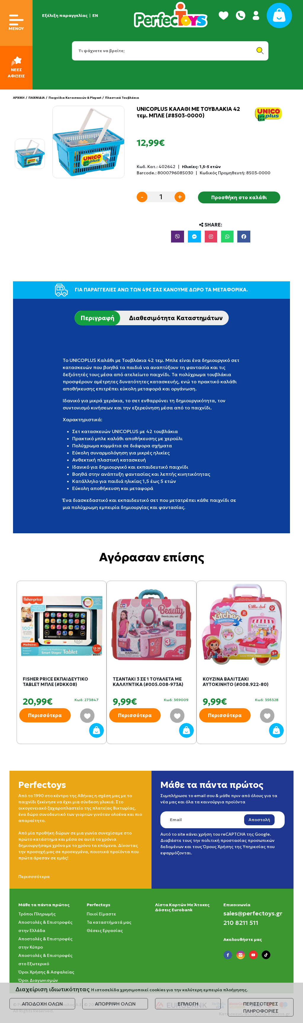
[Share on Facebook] (243, 236)
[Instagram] (211, 236)
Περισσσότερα (34, 876)
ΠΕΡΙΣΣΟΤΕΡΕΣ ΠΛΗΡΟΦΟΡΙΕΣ (260, 1007)
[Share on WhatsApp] (227, 236)
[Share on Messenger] (194, 236)
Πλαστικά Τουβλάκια (122, 98)
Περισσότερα (45, 715)
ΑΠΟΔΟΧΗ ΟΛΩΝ (42, 1004)
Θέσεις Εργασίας (105, 930)
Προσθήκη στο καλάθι (239, 197)
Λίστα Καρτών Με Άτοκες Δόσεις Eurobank (182, 907)
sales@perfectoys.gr (252, 913)
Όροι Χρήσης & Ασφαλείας (46, 972)
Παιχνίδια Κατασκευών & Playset (75, 98)
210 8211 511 (240, 923)
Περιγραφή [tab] (97, 318)
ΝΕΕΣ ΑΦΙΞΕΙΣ (16, 73)
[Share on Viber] (177, 236)
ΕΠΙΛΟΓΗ (188, 1004)
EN (95, 15)
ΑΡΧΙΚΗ (19, 98)
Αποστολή (259, 819)
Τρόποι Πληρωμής (37, 914)
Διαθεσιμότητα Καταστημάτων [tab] (176, 318)
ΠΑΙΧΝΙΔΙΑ (36, 98)
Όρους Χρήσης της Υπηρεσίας (234, 846)
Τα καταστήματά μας (109, 922)
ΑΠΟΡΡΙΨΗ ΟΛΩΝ (115, 1004)
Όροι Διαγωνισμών (38, 980)
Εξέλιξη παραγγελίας (65, 15)
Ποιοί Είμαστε (101, 914)
